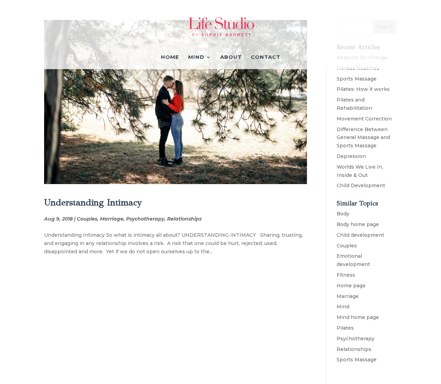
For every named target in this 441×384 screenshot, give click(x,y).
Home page (351, 285)
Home (170, 57)
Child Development (361, 185)
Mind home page (358, 317)
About (231, 57)
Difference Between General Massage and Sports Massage (363, 137)
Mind (196, 57)
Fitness (346, 275)
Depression (351, 156)
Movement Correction (364, 119)
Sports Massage (357, 79)
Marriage (111, 219)
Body (343, 214)
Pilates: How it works (363, 89)
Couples (87, 219)
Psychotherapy (145, 219)
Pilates (345, 328)
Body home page (358, 224)
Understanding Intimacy (93, 202)
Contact (265, 57)
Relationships (184, 219)
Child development (360, 235)
